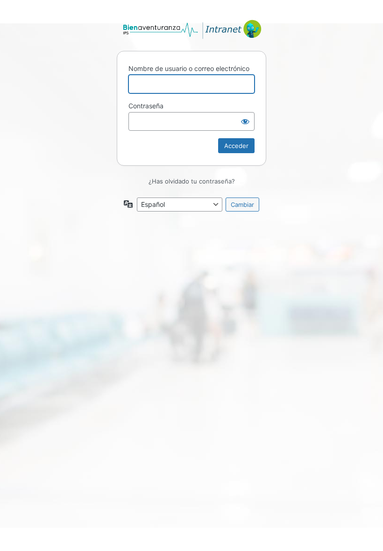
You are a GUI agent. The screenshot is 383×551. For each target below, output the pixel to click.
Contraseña (145, 106)
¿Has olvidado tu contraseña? (192, 181)
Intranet (191, 29)
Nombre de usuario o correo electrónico (188, 68)
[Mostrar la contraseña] (245, 121)
